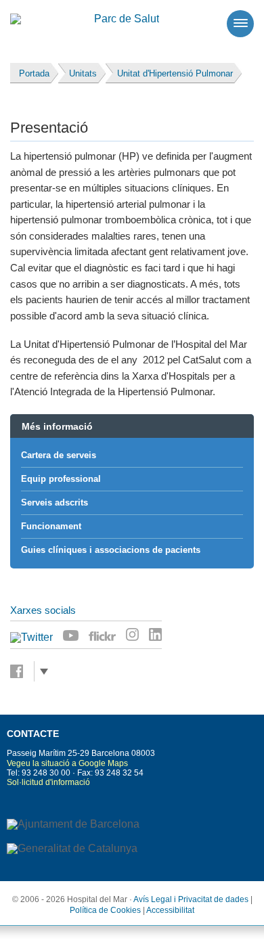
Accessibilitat (170, 910)
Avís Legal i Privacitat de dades (190, 899)
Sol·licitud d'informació (48, 782)
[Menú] (240, 23)
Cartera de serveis (58, 455)
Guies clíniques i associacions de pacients (110, 550)
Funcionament (51, 526)
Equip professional (61, 479)
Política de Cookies (105, 910)
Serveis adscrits (54, 502)
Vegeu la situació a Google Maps (67, 763)
